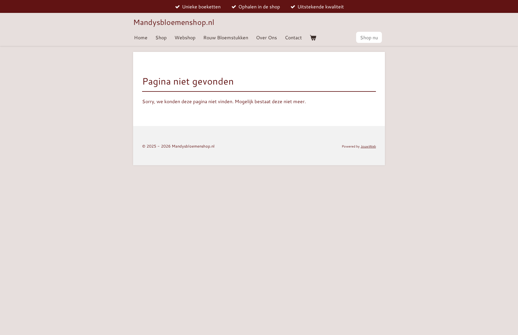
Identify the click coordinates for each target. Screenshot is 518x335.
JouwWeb (368, 146)
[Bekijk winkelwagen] (313, 37)
